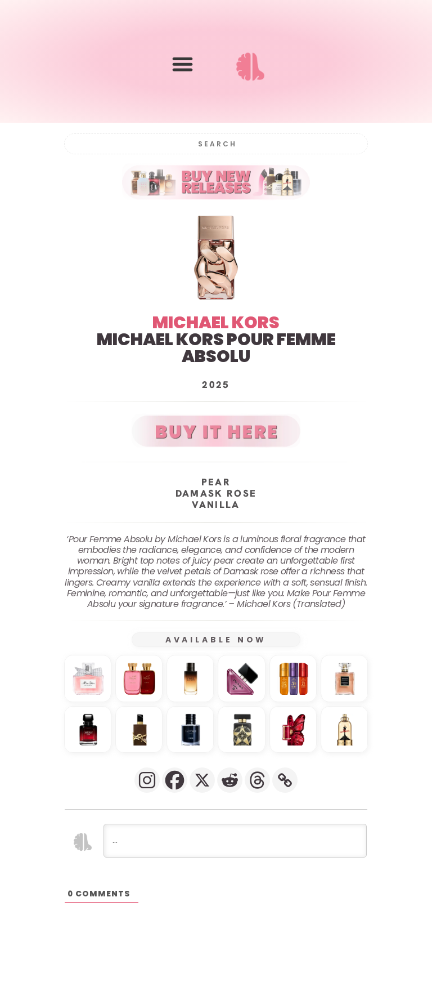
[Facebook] (174, 780)
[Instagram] (147, 780)
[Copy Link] (285, 780)
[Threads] (257, 780)
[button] (182, 64)
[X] (202, 780)
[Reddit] (229, 780)
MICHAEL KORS (216, 322)
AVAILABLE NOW (216, 639)
